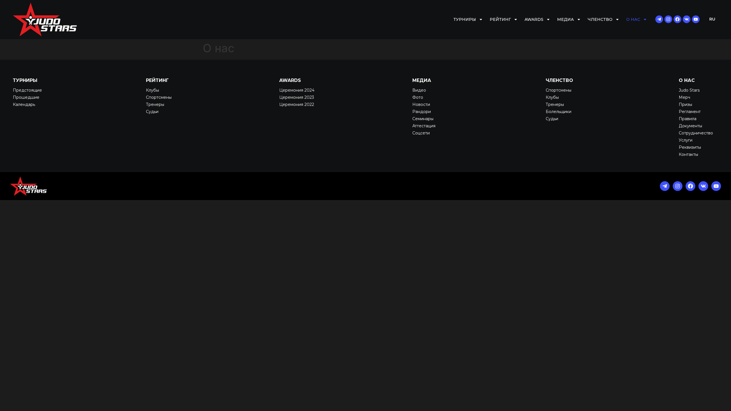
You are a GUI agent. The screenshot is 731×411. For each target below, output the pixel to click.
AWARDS (534, 19)
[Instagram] (668, 19)
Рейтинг (500, 19)
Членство (600, 19)
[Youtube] (696, 19)
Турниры (464, 19)
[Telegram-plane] (659, 19)
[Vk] (686, 19)
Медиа (565, 19)
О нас (633, 19)
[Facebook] (677, 19)
